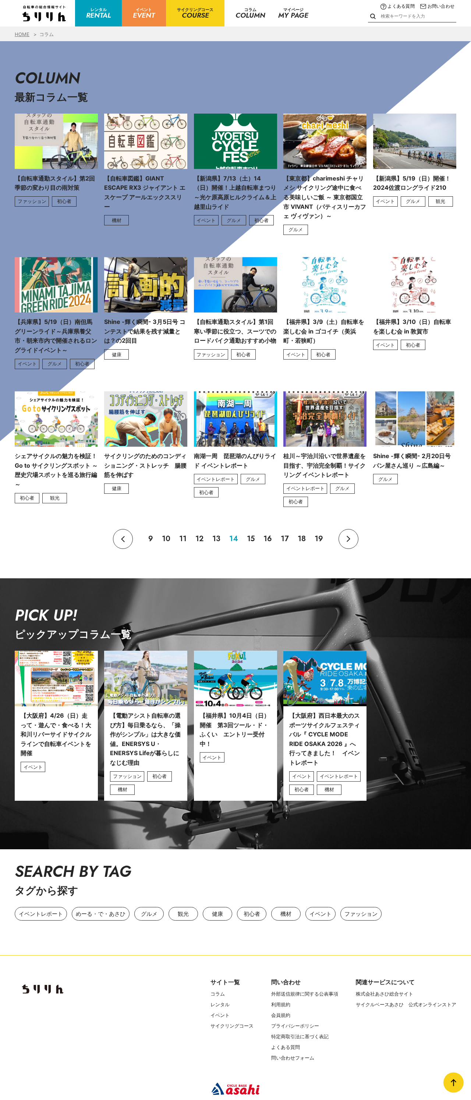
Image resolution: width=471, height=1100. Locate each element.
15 (251, 538)
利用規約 (280, 1004)
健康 (217, 913)
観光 (183, 913)
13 (216, 538)
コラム (217, 994)
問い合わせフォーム (292, 1058)
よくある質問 (400, 6)
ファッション (361, 913)
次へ (348, 539)
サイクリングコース (232, 1026)
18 (302, 538)
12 (199, 538)
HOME (22, 34)
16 (267, 538)
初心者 (252, 913)
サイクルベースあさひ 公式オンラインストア (406, 1004)
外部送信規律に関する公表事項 (304, 994)
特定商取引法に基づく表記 (300, 1036)
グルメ (149, 913)
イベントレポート (41, 913)
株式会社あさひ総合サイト (384, 994)
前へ (123, 539)
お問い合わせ (441, 6)
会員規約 (280, 1015)
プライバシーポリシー (295, 1026)
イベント (320, 913)
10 (166, 538)
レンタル (220, 1004)
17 (285, 538)
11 (183, 538)
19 (319, 538)
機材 (285, 913)
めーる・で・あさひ (100, 913)
